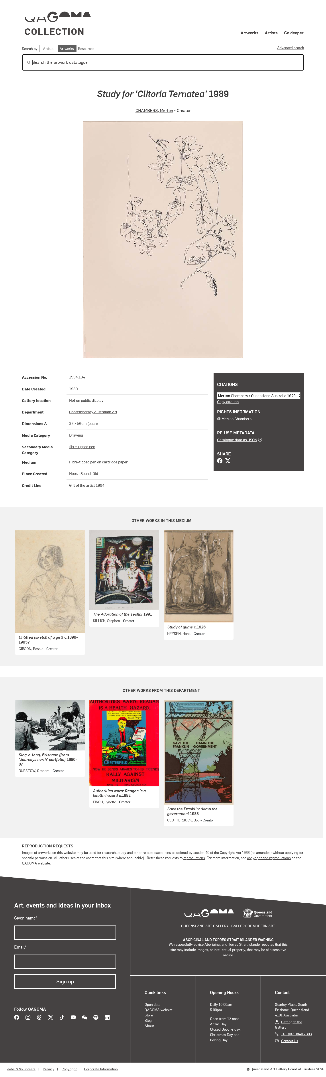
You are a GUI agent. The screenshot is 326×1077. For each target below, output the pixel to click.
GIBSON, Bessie (31, 648)
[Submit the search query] (25, 62)
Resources (86, 48)
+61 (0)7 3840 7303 (296, 1034)
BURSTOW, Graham (34, 770)
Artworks (249, 32)
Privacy (48, 1069)
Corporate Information (101, 1069)
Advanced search (290, 47)
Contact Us (289, 1040)
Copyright (69, 1069)
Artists (271, 32)
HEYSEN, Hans (178, 633)
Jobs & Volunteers (21, 1069)
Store (149, 1015)
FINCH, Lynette (104, 801)
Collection (54, 31)
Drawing (76, 435)
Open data (152, 1004)
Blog (148, 1020)
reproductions (194, 857)
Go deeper (294, 32)
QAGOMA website (159, 1009)
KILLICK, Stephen (106, 620)
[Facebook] (219, 461)
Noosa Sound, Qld (83, 473)
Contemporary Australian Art (93, 411)
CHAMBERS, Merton (154, 110)
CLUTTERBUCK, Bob (183, 820)
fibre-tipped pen (82, 446)
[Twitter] (227, 461)
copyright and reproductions (269, 857)
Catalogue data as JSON (237, 439)
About (149, 1025)
